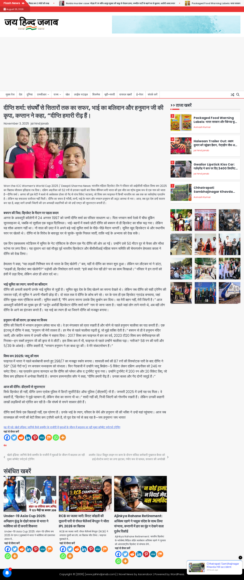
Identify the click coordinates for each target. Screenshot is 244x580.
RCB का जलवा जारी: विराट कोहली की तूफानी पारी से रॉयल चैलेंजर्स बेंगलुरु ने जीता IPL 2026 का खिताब (84, 521)
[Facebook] (7, 437)
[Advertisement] (122, 64)
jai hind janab (40, 123)
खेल (68, 94)
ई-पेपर (139, 94)
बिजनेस (96, 94)
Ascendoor (145, 574)
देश (20, 94)
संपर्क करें (152, 94)
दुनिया (30, 94)
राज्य (56, 94)
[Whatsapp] (56, 437)
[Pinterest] (35, 437)
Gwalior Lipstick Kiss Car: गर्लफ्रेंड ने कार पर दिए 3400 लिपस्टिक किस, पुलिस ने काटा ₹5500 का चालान (216, 168)
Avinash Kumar (202, 127)
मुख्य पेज (10, 94)
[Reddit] (21, 437)
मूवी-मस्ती (109, 94)
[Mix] (49, 437)
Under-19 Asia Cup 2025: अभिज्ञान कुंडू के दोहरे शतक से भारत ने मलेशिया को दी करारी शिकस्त (26, 521)
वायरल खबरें (125, 94)
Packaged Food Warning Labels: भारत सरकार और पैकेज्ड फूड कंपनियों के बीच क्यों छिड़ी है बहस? (215, 122)
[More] (63, 437)
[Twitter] (14, 437)
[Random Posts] (232, 94)
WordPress (177, 574)
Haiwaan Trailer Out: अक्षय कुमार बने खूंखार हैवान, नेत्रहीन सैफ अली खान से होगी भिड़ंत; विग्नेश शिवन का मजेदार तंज (216, 147)
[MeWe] (42, 437)
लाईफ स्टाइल (81, 94)
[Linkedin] (28, 437)
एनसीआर (41, 94)
